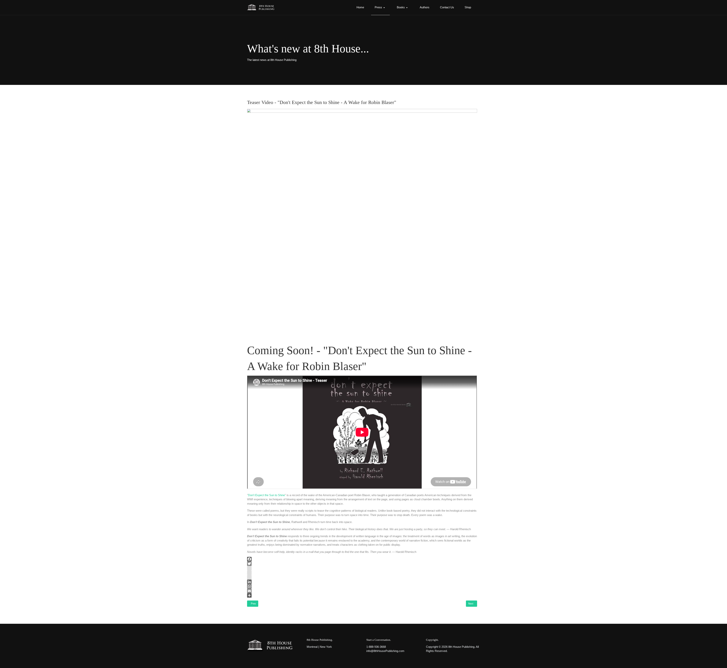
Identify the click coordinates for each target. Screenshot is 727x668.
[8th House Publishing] (262, 7)
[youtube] (362, 572)
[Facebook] (362, 559)
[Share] (362, 595)
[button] (380, 7)
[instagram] (362, 568)
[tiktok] (362, 577)
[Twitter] (362, 563)
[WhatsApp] (362, 586)
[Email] (362, 591)
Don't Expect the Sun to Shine (266, 495)
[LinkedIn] (362, 582)
